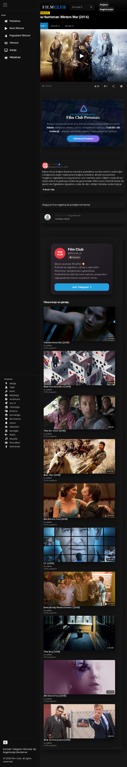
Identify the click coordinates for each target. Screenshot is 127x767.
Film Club (52, 164)
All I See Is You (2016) (55, 695)
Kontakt (7, 749)
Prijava (104, 4)
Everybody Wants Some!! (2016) (62, 607)
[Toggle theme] (5, 742)
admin (49, 345)
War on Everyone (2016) (57, 739)
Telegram (17, 749)
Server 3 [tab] (69, 25)
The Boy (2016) (52, 651)
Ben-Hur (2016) (52, 475)
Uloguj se (47, 204)
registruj (61, 204)
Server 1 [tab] (42, 25)
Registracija (9, 752)
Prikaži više (49, 189)
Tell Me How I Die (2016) (56, 342)
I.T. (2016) (49, 563)
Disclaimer (21, 752)
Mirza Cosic (61, 215)
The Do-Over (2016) (55, 430)
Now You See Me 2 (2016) (57, 386)
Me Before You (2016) (56, 519)
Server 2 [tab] (55, 25)
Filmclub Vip (29, 749)
